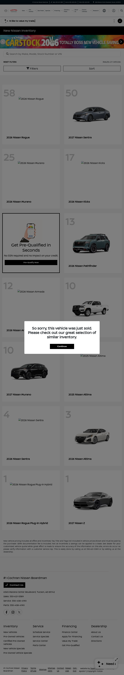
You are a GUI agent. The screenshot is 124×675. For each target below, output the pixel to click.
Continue (62, 346)
